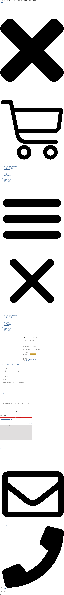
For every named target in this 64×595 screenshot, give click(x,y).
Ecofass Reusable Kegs (7, 175)
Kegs (3, 178)
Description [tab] (3, 364)
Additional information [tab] (10, 364)
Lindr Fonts (7, 319)
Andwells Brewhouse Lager (6, 419)
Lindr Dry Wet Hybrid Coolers (8, 168)
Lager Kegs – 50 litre (7, 180)
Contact (3, 184)
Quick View (30, 423)
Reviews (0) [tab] (17, 364)
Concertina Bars (6, 176)
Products (3, 165)
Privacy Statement (5, 454)
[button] (32, 249)
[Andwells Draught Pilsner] (16, 432)
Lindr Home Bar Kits (7, 173)
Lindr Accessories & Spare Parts (9, 171)
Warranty (3, 457)
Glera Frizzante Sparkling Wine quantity (25, 353)
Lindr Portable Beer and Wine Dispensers (10, 166)
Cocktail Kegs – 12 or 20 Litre (8, 182)
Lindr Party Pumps (7, 174)
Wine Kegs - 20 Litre (32, 359)
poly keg (29, 360)
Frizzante (26, 360)
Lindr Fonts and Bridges (7, 169)
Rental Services (4, 177)
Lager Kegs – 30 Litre (7, 179)
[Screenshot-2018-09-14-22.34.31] (11, 336)
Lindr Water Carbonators (8, 172)
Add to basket (33, 353)
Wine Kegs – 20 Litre (7, 183)
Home (3, 164)
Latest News (4, 455)
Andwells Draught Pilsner (6, 441)
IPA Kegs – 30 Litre (7, 181)
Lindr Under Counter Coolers (8, 167)
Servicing (3, 458)
